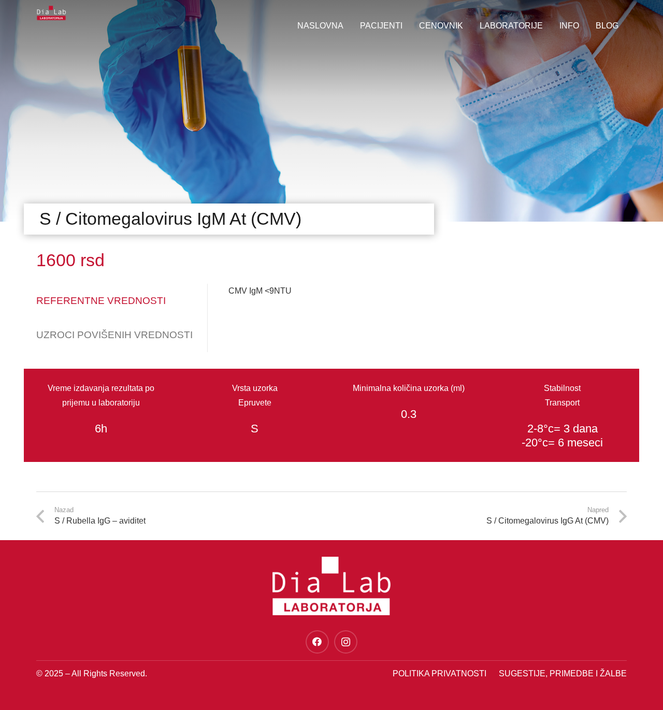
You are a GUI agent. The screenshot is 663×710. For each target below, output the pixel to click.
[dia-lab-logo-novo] (51, 13)
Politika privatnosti (439, 673)
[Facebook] (317, 642)
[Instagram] (345, 642)
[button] (584, 26)
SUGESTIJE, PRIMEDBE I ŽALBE (563, 673)
